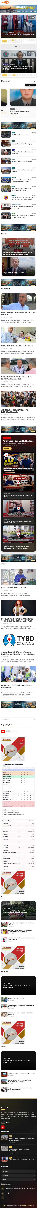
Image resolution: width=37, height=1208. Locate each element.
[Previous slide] (30, 81)
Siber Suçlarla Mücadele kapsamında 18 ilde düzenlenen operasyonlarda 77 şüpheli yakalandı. (23, 199)
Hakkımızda (5, 1175)
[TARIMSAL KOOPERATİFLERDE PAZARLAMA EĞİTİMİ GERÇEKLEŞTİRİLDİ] (6, 215)
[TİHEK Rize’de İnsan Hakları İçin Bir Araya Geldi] (4, 1074)
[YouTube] (3, 731)
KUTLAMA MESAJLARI (16, 204)
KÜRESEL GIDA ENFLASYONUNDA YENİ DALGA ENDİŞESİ (21, 1013)
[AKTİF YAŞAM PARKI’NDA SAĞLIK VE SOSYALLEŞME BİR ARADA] (6, 188)
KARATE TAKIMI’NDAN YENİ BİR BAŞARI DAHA (16, 911)
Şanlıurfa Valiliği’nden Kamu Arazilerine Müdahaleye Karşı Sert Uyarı (19, 1080)
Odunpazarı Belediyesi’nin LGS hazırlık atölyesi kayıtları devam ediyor (21, 1139)
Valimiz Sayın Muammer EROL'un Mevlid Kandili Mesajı (22, 207)
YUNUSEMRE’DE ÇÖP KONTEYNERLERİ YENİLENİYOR (19, 1150)
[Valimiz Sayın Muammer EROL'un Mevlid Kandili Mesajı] (6, 206)
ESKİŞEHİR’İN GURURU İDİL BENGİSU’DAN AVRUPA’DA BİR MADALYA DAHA (20, 931)
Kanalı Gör (6, 448)
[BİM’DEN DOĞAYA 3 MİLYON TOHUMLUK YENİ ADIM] (6, 170)
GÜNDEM (13, 177)
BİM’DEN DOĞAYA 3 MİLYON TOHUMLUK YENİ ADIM (22, 170)
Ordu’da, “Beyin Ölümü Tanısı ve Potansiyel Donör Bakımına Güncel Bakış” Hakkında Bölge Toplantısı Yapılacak (17, 653)
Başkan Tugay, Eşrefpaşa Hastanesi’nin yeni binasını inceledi (16, 686)
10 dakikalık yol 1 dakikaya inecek (20, 134)
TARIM (13, 213)
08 (23, 40)
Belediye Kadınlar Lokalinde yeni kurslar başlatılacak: (22, 152)
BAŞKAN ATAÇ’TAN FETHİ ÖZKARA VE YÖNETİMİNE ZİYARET (18, 986)
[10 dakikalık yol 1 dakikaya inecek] (6, 134)
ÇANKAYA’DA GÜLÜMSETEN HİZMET (14, 588)
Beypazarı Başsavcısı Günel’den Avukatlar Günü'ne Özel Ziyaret (20, 1088)
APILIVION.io (6, 765)
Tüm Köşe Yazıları (30, 85)
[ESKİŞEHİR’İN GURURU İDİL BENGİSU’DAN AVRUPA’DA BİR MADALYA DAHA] (4, 931)
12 (31, 40)
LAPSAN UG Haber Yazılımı (27, 1205)
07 (21, 40)
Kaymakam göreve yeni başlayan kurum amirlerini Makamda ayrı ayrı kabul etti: (22, 143)
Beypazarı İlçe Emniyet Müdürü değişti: (22, 161)
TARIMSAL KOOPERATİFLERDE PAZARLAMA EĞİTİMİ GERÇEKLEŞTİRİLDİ (23, 216)
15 (10, 42)
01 (8, 40)
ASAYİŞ (13, 159)
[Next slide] (34, 81)
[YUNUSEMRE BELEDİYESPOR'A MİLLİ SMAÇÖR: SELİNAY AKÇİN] (4, 939)
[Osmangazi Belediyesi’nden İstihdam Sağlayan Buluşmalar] (4, 1006)
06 (19, 40)
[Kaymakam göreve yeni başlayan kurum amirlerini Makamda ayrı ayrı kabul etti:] (6, 143)
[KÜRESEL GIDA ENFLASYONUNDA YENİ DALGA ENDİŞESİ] (4, 1014)
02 (10, 40)
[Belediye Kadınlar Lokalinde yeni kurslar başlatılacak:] (6, 152)
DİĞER (13, 140)
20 (21, 42)
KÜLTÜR (13, 195)
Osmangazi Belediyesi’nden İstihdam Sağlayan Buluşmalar (21, 1006)
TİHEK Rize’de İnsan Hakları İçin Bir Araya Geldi (21, 1073)
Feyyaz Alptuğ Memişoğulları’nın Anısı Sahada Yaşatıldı (21, 923)
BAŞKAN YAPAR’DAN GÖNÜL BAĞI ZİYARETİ (17, 346)
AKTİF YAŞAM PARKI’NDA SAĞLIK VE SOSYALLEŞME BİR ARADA (21, 189)
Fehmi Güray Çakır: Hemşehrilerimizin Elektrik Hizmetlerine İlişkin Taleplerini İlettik (16, 273)
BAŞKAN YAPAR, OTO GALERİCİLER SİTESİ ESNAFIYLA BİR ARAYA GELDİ (16, 378)
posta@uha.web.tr (9, 1193)
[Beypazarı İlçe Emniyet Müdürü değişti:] (6, 161)
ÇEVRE (13, 132)
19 (19, 42)
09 (25, 40)
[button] (3, 26)
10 (27, 40)
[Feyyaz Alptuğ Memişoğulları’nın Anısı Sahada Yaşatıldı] (4, 924)
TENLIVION (6, 1205)
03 (14, 75)
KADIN (13, 149)
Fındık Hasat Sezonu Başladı (16, 998)
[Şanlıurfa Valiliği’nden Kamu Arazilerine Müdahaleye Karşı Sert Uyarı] (4, 1081)
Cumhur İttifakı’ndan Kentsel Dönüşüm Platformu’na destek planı (16, 253)
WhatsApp (7, 1197)
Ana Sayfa (5, 1171)
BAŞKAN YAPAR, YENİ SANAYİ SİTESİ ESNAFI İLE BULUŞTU (18, 314)
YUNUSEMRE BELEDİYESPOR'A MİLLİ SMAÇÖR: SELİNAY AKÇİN (21, 938)
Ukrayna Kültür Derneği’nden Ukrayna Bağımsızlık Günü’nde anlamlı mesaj (22, 180)
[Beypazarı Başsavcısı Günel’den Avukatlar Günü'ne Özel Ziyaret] (4, 1089)
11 (29, 40)
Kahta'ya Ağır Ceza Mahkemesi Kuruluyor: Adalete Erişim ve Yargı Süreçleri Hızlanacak (17, 1061)
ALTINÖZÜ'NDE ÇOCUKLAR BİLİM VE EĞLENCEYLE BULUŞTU (14, 411)
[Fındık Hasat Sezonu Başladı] (4, 999)
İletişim (4, 1179)
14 (8, 42)
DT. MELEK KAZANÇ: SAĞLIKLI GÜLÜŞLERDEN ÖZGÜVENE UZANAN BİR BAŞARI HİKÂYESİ (17, 620)
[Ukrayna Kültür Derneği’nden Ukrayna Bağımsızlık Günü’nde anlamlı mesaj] (6, 180)
